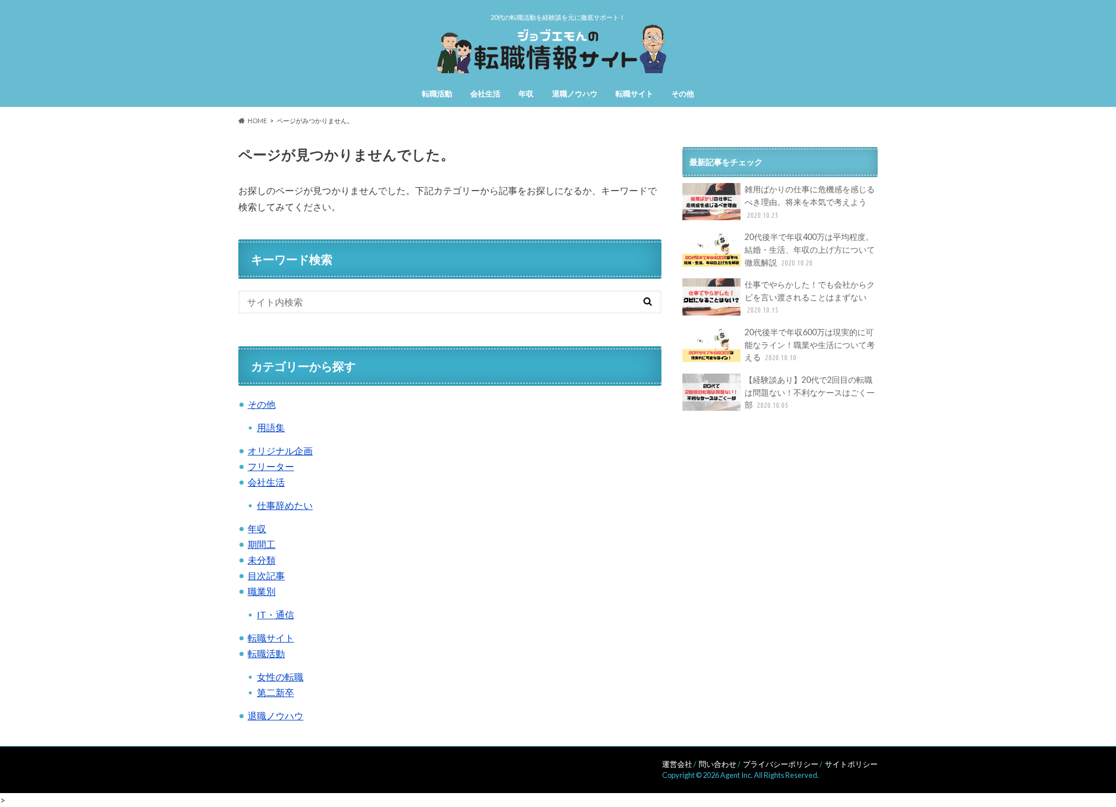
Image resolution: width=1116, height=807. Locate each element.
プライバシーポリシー (780, 764)
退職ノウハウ (575, 93)
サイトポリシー (851, 764)
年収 (526, 93)
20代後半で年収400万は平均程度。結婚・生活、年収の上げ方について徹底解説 (810, 249)
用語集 (271, 427)
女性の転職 (280, 676)
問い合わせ (717, 764)
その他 (682, 93)
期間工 (262, 544)
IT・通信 (275, 614)
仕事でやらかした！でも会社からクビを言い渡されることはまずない (810, 296)
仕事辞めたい (285, 505)
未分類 (262, 559)
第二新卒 (275, 692)
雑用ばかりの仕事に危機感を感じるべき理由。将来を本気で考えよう (810, 201)
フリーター (271, 466)
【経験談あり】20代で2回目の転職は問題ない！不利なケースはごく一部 (810, 392)
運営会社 (677, 764)
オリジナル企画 (280, 450)
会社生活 (485, 93)
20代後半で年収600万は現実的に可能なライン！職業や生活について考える (810, 344)
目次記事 (266, 575)
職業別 (262, 591)
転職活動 (437, 93)
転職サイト (634, 93)
